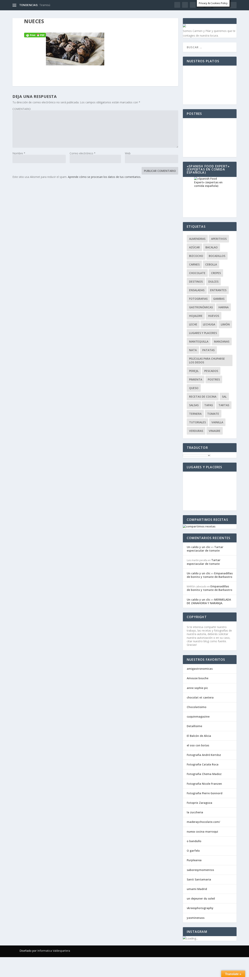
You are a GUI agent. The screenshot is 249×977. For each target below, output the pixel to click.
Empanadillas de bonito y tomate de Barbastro (210, 575)
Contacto (149, 26)
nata (193, 350)
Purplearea (194, 860)
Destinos (196, 281)
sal (224, 396)
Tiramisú (44, 5)
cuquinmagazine (198, 716)
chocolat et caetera (200, 697)
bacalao (211, 247)
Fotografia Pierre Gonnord (204, 793)
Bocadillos (217, 256)
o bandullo (194, 841)
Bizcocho (196, 256)
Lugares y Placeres (115, 26)
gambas (218, 298)
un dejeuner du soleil (201, 898)
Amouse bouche (197, 678)
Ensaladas (196, 290)
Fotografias (80, 26)
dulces (213, 281)
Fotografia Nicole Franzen (204, 783)
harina (223, 307)
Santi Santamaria (199, 879)
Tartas (223, 405)
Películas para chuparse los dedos (207, 360)
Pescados (211, 371)
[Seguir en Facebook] (195, 950)
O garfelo (193, 850)
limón (225, 324)
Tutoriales (197, 422)
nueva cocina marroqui (202, 831)
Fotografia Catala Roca (202, 764)
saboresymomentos (200, 870)
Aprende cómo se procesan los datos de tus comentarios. (104, 177)
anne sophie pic (197, 688)
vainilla (217, 422)
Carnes (194, 264)
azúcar (194, 247)
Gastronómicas (201, 307)
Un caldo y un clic (198, 547)
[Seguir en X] (203, 950)
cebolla (211, 264)
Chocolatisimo (196, 707)
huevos (213, 316)
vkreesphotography (200, 908)
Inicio (20, 26)
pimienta (195, 379)
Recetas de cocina (45, 26)
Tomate (213, 414)
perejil (194, 371)
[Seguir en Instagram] (226, 950)
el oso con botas (198, 745)
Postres (214, 379)
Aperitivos (219, 239)
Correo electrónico (83, 153)
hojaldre (196, 316)
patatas (208, 350)
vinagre (214, 431)
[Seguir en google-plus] (211, 950)
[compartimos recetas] (199, 526)
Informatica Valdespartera (53, 950)
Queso (193, 388)
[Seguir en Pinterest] (219, 950)
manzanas (221, 341)
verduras (196, 431)
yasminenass (195, 918)
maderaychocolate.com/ (203, 822)
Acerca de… (173, 26)
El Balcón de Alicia (199, 736)
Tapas (208, 405)
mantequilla (198, 341)
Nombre (18, 153)
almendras (197, 239)
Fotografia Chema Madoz (204, 774)
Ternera (195, 414)
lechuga (209, 324)
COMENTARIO (21, 109)
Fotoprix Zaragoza (199, 803)
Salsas (194, 405)
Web (128, 153)
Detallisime (194, 726)
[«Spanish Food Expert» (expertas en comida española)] (210, 197)
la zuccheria (195, 812)
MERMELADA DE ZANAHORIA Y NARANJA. (209, 601)
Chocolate (197, 273)
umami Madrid (197, 889)
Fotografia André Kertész (204, 755)
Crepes (216, 273)
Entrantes (218, 290)
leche (193, 324)
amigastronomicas (200, 668)
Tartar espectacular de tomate (205, 548)
